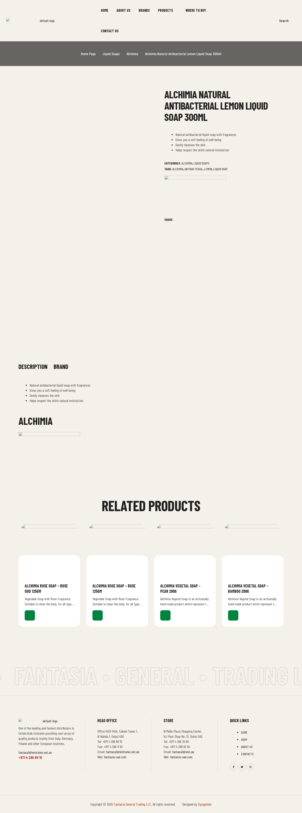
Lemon (208, 169)
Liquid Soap (220, 169)
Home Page (88, 53)
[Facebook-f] (233, 767)
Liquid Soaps (111, 53)
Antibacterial (193, 169)
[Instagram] (250, 767)
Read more (30, 615)
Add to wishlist (72, 585)
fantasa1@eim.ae (183, 751)
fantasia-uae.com (115, 757)
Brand (61, 366)
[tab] (32, 368)
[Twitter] (242, 767)
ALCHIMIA (177, 169)
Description (32, 366)
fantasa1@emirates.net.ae (35, 752)
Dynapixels (205, 804)
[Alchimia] (195, 196)
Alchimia (132, 53)
